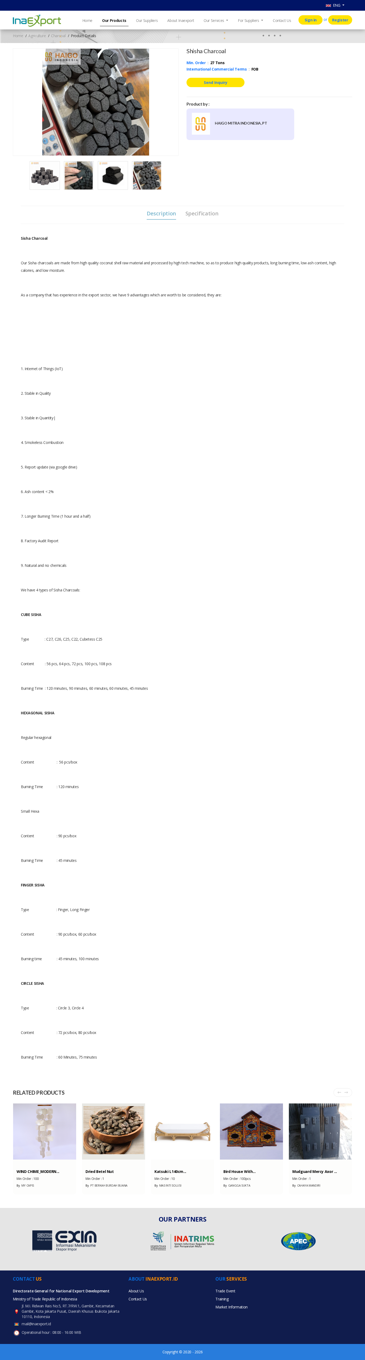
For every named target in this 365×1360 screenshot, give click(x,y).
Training (221, 1298)
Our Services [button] (214, 20)
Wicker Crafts (164, 1162)
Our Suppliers (147, 20)
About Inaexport (180, 20)
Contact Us (282, 20)
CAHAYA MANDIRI (306, 1185)
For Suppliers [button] (249, 20)
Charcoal (58, 35)
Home (87, 20)
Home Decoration (237, 1162)
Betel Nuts (94, 1162)
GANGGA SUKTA (236, 1185)
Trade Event (225, 1290)
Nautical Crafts (29, 1162)
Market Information (231, 1306)
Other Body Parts (306, 1162)
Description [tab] (161, 213)
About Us (136, 1290)
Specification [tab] (201, 213)
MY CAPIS (25, 1185)
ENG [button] (336, 5)
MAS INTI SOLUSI (167, 1185)
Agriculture (37, 35)
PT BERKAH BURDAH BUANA (106, 1185)
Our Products (114, 20)
